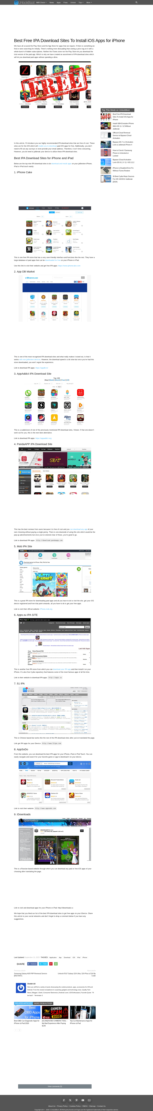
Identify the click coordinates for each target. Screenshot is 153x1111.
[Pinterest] (76, 1100)
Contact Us (101, 1106)
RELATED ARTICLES (23, 1003)
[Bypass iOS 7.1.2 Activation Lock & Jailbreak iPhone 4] (106, 144)
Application (53, 957)
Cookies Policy (75, 1106)
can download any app (78, 529)
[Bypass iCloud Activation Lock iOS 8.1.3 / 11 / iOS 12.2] (106, 162)
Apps (59, 2)
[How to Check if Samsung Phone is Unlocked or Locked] (106, 152)
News (52, 2)
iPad (78, 957)
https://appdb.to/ (41, 368)
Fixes (65, 2)
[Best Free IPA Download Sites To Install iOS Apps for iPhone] (106, 116)
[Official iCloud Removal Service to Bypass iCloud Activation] (106, 135)
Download (67, 957)
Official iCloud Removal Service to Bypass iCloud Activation (122, 135)
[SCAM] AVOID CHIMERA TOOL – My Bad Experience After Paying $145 (54, 1023)
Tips (80, 2)
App (60, 957)
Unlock (73, 2)
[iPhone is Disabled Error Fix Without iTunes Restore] (106, 170)
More (88, 2)
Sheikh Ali (31, 983)
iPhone (85, 957)
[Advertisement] (76, 21)
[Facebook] (64, 1100)
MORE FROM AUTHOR (43, 1003)
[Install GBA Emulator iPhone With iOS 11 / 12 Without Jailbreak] (106, 125)
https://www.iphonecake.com (69, 266)
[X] (70, 1100)
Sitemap (92, 1106)
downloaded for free (52, 260)
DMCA (84, 1106)
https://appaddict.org (43, 438)
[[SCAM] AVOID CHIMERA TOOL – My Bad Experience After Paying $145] (55, 1012)
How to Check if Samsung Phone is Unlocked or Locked (122, 153)
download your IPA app (62, 669)
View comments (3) (55, 1086)
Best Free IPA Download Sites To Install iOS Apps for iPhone (123, 116)
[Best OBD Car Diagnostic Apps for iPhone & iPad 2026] (27, 1012)
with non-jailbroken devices (29, 360)
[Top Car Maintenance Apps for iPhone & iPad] (83, 1012)
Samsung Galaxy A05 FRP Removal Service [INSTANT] (30, 975)
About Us (51, 1106)
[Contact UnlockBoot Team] (89, 1100)
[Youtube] (83, 1100)
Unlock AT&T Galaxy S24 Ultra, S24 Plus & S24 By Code (77, 975)
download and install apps (61, 164)
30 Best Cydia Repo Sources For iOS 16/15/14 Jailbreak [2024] (123, 179)
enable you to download (47, 146)
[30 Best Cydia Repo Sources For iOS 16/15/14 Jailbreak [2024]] (106, 178)
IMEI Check (40, 2)
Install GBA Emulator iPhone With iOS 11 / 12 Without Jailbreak (123, 126)
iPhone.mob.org (46, 609)
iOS (74, 957)
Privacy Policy (62, 1106)
